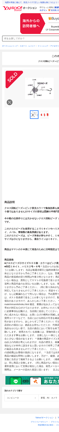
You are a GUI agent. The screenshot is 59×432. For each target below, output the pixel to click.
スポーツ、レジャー (27, 46)
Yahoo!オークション (44, 417)
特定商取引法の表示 (45, 425)
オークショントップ (10, 46)
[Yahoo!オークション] (20, 7)
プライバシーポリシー (39, 422)
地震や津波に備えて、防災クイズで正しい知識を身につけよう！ (32, 2)
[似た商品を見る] (9, 102)
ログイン (43, 10)
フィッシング (43, 46)
